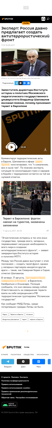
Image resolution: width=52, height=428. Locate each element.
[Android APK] (9, 405)
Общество (29, 354)
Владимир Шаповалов (11, 319)
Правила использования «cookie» (15, 388)
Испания (29, 314)
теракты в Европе (36, 319)
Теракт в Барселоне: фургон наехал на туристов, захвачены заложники (24, 222)
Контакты (24, 377)
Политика (16, 354)
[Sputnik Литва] (8, 20)
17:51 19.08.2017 (8, 45)
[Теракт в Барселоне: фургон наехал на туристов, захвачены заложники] (26, 198)
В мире (4, 354)
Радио (5, 314)
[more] (47, 230)
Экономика (43, 354)
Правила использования (11, 384)
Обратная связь (8, 397)
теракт (24, 319)
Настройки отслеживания (27, 397)
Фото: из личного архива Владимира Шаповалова (21, 78)
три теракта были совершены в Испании (23, 279)
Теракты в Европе (16, 314)
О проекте (5, 377)
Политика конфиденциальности (15, 381)
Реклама (15, 377)
